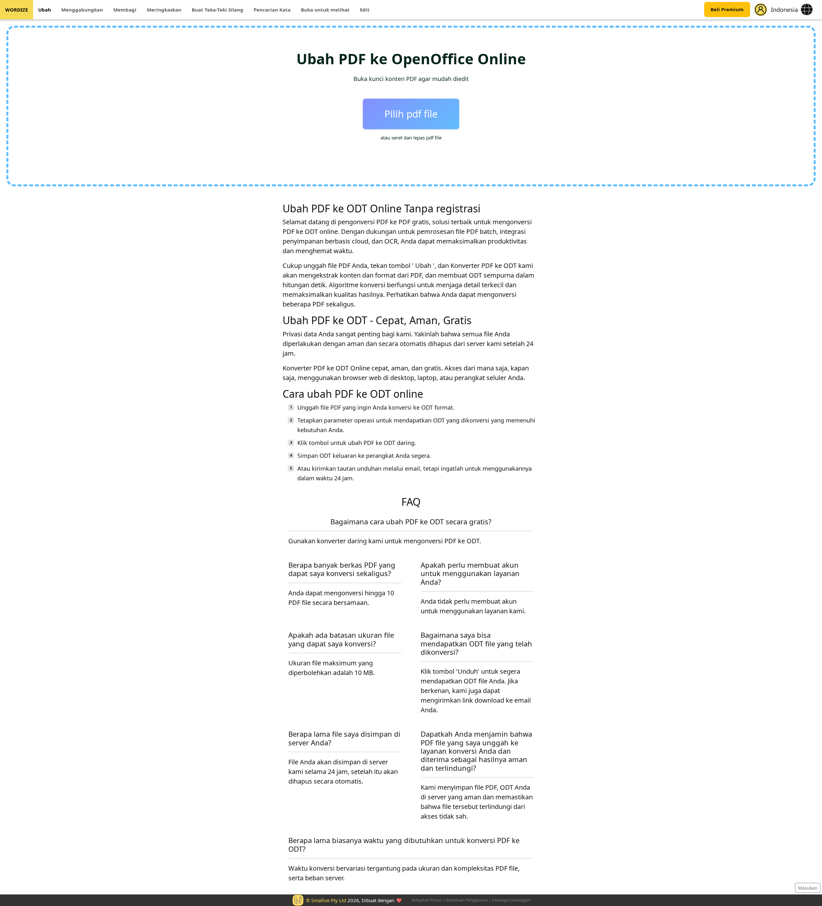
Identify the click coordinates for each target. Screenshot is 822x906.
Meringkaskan (164, 9)
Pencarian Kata (272, 9)
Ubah (44, 9)
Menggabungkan (82, 9)
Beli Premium (727, 9)
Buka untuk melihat (325, 9)
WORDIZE (16, 9)
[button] (760, 9)
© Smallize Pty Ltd (326, 900)
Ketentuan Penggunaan (467, 900)
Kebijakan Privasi (427, 900)
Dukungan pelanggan (511, 900)
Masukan (808, 888)
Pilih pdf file (411, 113)
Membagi (124, 9)
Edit (365, 9)
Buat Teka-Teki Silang (217, 9)
